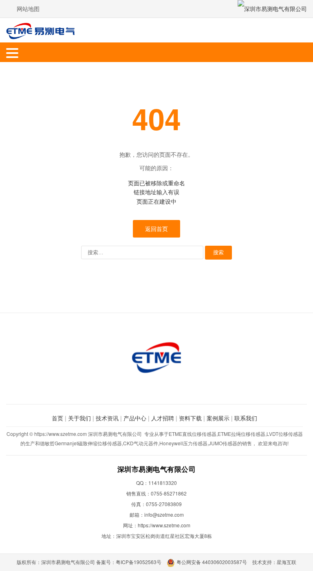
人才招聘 (162, 418)
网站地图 (28, 8)
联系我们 (245, 418)
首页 (57, 418)
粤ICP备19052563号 (138, 561)
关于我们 (79, 418)
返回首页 (156, 228)
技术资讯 (107, 418)
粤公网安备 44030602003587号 (211, 561)
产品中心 (134, 418)
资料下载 (190, 418)
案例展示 (218, 418)
